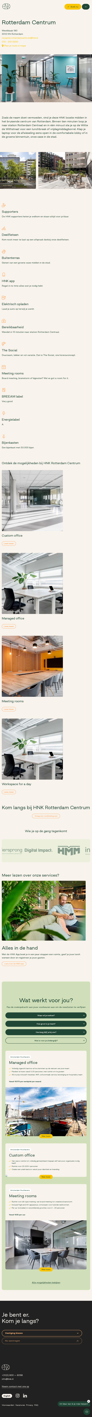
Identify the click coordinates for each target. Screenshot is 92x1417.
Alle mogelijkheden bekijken (46, 1283)
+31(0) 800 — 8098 (12, 1375)
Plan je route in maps (15, 46)
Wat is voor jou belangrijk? (46, 1041)
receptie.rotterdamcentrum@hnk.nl (20, 38)
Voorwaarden (8, 1405)
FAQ (36, 1405)
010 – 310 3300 (10, 42)
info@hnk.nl (8, 1379)
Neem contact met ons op (15, 1386)
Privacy (29, 1405)
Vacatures (20, 1405)
